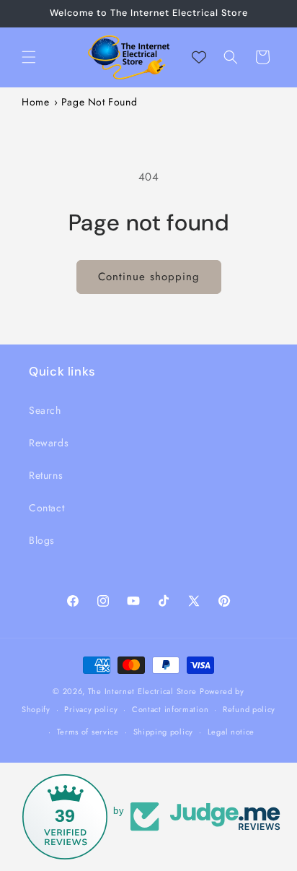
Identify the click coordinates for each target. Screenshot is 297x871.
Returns (46, 475)
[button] (29, 57)
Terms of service (88, 731)
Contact (46, 507)
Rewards (48, 443)
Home (35, 102)
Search (45, 410)
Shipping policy (163, 731)
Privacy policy (91, 709)
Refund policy (249, 709)
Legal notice (231, 731)
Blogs (42, 540)
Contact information (170, 709)
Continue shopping (149, 277)
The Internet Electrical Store (142, 691)
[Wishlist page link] (199, 57)
